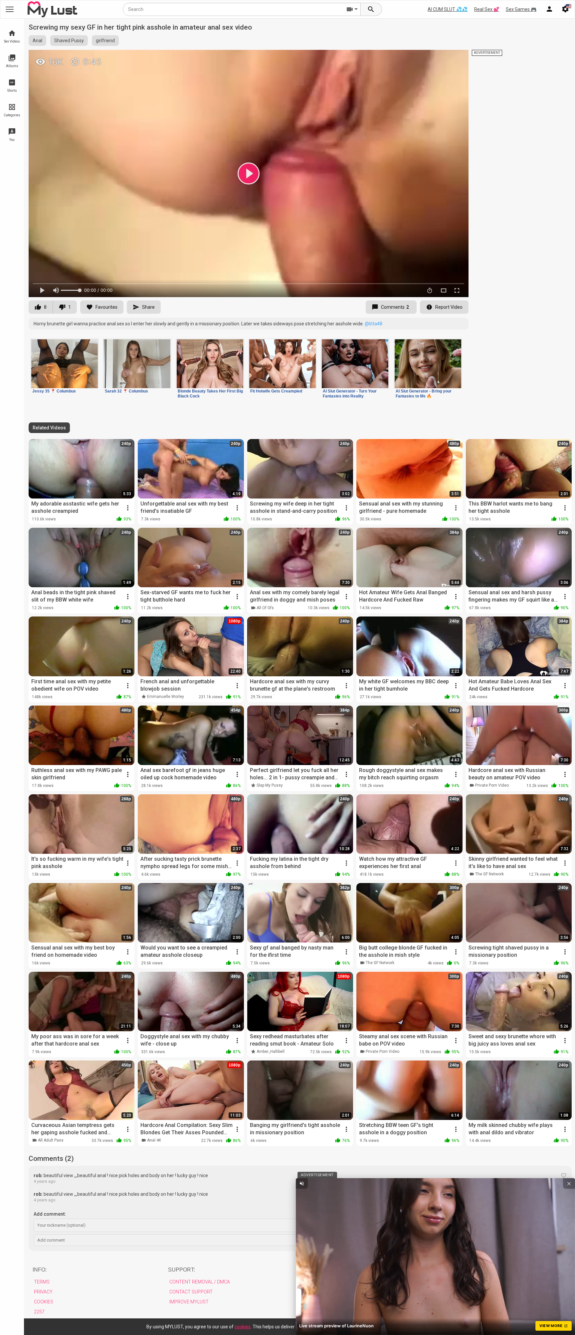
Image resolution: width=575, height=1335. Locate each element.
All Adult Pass (51, 1140)
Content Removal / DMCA (199, 1281)
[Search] (371, 9)
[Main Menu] (9, 9)
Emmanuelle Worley (165, 696)
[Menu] (549, 9)
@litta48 (373, 323)
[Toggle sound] (302, 1183)
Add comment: (50, 1214)
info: (40, 1270)
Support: (181, 1270)
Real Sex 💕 (486, 9)
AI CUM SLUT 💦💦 (448, 9)
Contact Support (191, 1291)
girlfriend (105, 40)
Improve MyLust (189, 1301)
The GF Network (489, 874)
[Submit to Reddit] (441, 57)
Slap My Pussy (270, 785)
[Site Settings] (565, 9)
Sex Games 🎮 (521, 9)
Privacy (43, 1291)
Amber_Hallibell (271, 1051)
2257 (39, 1311)
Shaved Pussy (69, 40)
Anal (37, 40)
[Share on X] (456, 57)
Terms (42, 1281)
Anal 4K (154, 1140)
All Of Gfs (265, 608)
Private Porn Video (492, 785)
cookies (243, 1326)
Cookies (43, 1301)
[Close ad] (569, 1183)
